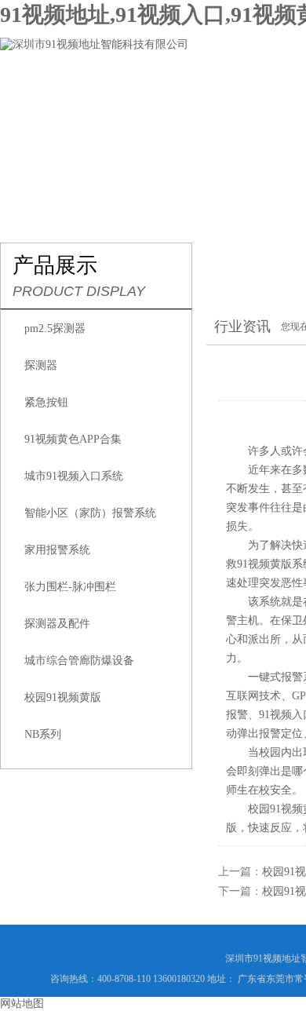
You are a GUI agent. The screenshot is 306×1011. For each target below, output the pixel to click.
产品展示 (253, 91)
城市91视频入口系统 (73, 476)
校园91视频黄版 (62, 697)
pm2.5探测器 (55, 328)
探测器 (40, 365)
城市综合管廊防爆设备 (79, 660)
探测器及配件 (57, 624)
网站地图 (22, 1003)
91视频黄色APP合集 (73, 439)
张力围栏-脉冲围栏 (70, 587)
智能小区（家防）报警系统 (90, 513)
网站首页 (44, 91)
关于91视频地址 (148, 91)
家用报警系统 (57, 550)
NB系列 (42, 734)
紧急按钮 (46, 402)
